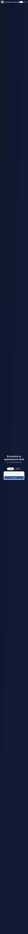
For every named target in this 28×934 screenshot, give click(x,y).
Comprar (10, 468)
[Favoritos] (24, 2)
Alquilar (17, 468)
